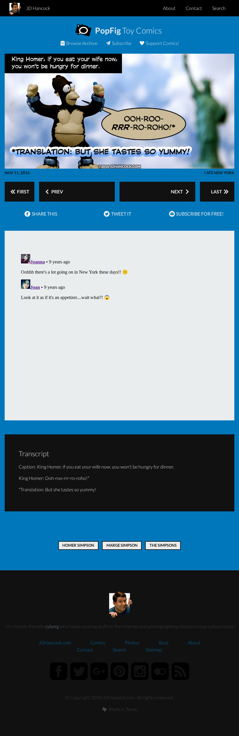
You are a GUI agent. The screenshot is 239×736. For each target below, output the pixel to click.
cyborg (52, 626)
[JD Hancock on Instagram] (140, 671)
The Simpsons (163, 545)
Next (177, 191)
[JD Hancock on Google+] (99, 671)
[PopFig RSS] (180, 671)
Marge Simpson (122, 545)
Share (44, 213)
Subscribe (121, 43)
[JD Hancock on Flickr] (160, 671)
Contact (194, 8)
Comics (97, 642)
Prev (56, 191)
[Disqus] (119, 325)
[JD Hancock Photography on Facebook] (58, 671)
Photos (132, 642)
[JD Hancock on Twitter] (79, 671)
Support (162, 43)
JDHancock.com (54, 642)
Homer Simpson (78, 545)
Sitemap (154, 649)
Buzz (163, 642)
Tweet (120, 213)
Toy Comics (128, 30)
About (169, 8)
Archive (81, 43)
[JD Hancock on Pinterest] (119, 671)
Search (219, 8)
